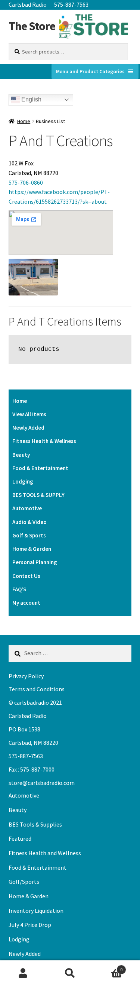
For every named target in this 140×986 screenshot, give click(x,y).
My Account (23, 973)
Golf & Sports (29, 535)
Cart (107, 966)
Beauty (21, 454)
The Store (32, 26)
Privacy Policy (26, 676)
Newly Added (28, 427)
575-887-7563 (71, 4)
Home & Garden (31, 548)
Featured (20, 838)
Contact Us (26, 575)
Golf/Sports (24, 881)
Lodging (22, 481)
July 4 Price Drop (30, 924)
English (30, 99)
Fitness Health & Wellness (44, 440)
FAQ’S (19, 589)
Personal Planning (34, 562)
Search (70, 973)
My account (26, 602)
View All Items (29, 414)
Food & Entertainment (40, 468)
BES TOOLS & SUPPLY (38, 494)
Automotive (27, 508)
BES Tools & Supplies (35, 824)
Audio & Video (29, 522)
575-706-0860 (26, 182)
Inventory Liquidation (36, 910)
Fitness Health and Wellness (45, 853)
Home (23, 121)
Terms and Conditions (37, 689)
